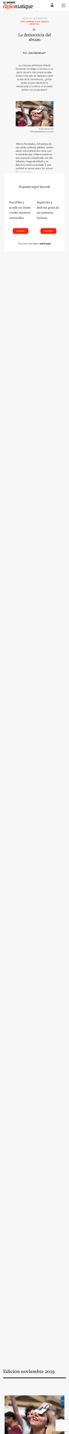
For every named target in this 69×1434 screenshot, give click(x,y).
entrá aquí (45, 243)
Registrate (48, 231)
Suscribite (20, 231)
